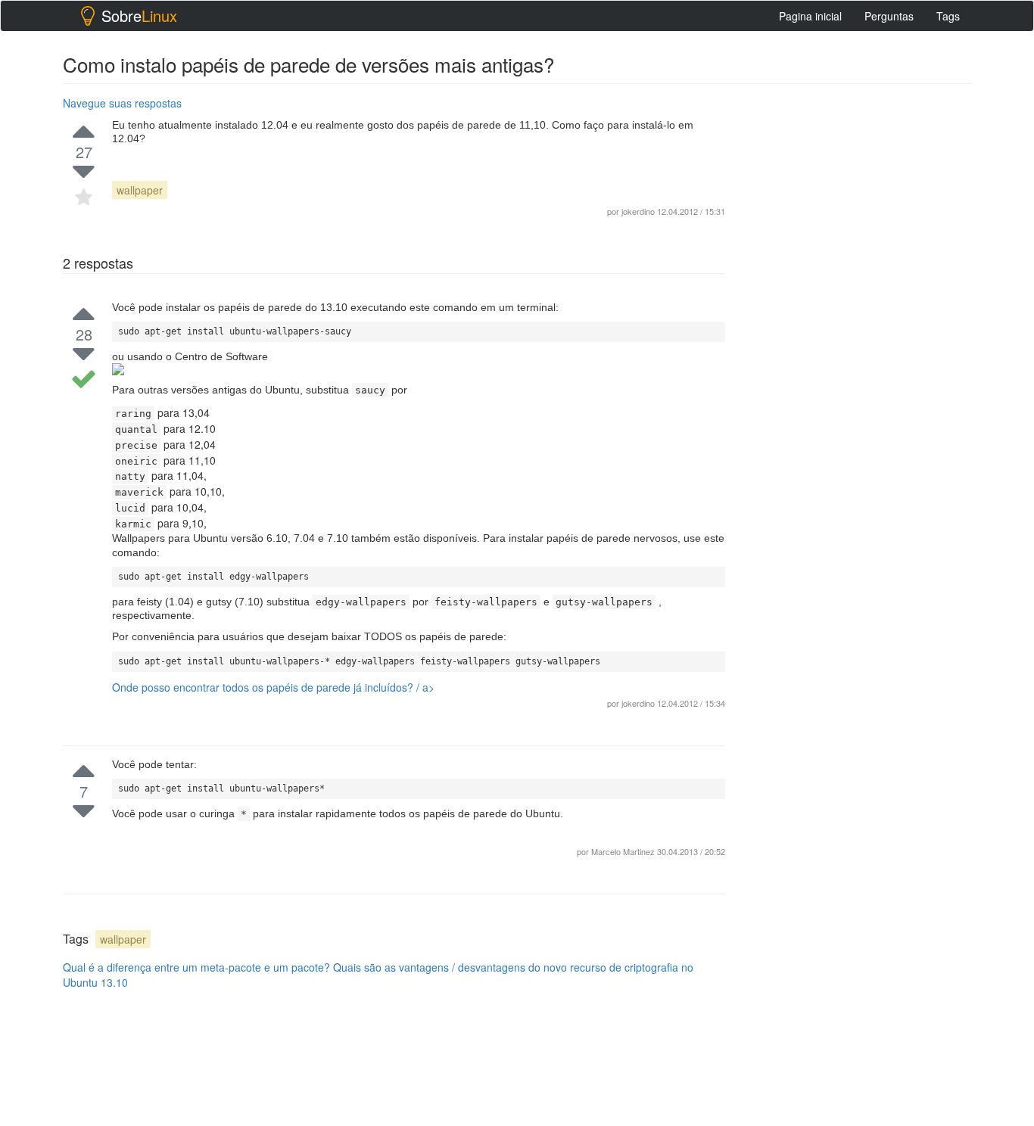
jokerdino (638, 703)
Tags (948, 15)
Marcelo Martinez (624, 851)
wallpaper (140, 190)
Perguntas (889, 15)
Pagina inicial (810, 15)
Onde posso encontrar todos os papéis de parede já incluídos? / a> (273, 687)
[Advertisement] (857, 319)
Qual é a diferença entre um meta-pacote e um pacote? (196, 967)
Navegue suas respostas (122, 102)
